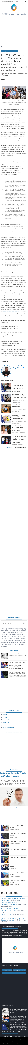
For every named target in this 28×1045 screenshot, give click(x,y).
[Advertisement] (14, 31)
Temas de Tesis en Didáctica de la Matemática (17, 406)
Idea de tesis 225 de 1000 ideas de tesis (17, 858)
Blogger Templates (6, 1043)
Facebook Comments (21, 447)
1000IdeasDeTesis (13, 1039)
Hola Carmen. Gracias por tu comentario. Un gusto (10, 909)
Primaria (4, 717)
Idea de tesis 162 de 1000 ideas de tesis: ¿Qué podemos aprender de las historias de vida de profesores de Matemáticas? (19, 387)
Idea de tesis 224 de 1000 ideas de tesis (17, 865)
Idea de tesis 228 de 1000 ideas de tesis (17, 834)
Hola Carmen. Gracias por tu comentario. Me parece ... (10, 903)
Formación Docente (7, 719)
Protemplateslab (17, 1041)
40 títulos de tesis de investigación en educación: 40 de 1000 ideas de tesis (17, 655)
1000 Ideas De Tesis (7, 1036)
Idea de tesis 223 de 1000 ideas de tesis (17, 873)
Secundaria (5, 725)
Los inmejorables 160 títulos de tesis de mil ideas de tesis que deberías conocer (19, 397)
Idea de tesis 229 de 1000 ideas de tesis (17, 826)
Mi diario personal (21, 1036)
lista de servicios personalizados (11, 311)
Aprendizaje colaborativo (6, 51)
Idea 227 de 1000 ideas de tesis (17, 841)
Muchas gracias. (6, 914)
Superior (4, 714)
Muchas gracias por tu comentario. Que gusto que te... (13, 919)
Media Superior (14, 51)
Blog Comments (7, 447)
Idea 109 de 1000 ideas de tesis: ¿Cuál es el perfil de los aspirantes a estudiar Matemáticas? (19, 428)
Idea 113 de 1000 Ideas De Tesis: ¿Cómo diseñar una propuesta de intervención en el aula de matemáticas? (19, 439)
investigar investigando (8, 727)
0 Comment (5, 75)
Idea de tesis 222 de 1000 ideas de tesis (17, 881)
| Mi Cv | (14, 1036)
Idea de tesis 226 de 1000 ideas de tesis (17, 850)
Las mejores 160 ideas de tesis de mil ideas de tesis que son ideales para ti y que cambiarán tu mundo (19, 418)
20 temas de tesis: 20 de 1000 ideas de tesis (13, 775)
